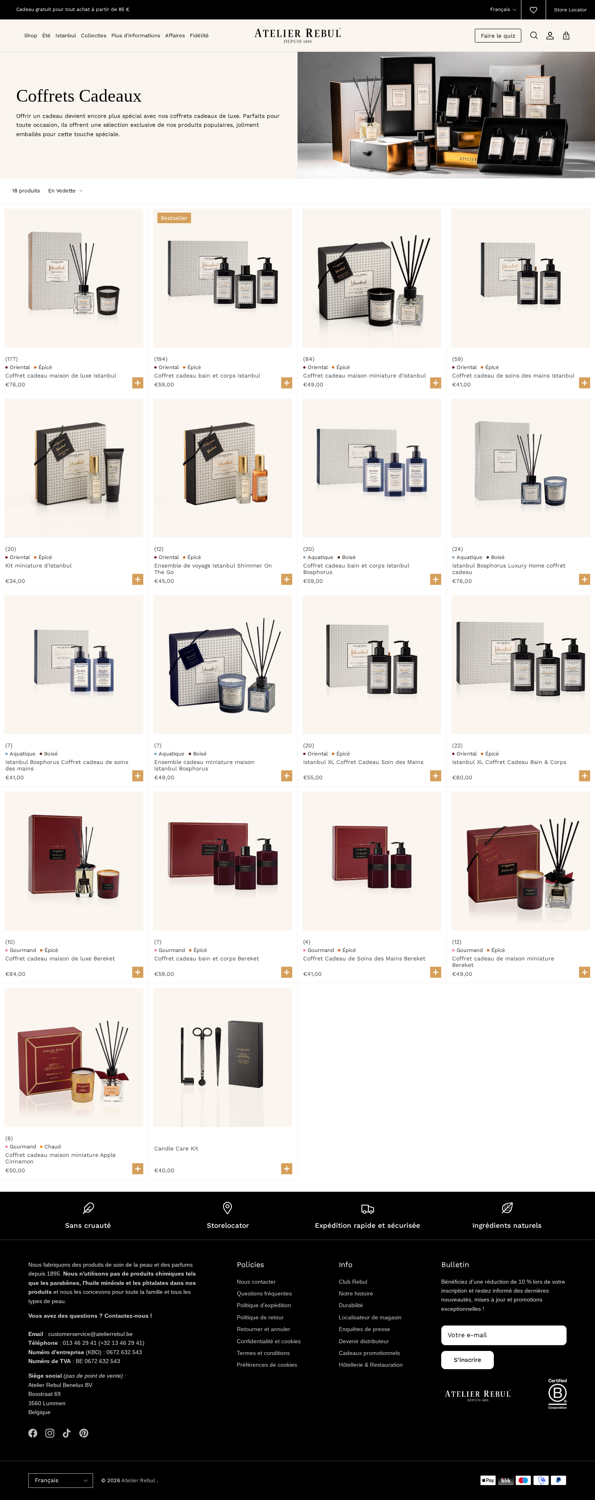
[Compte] (550, 35)
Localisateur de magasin (370, 1317)
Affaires (175, 35)
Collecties (93, 35)
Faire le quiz (498, 35)
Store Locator (570, 10)
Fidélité (199, 35)
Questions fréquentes (264, 1293)
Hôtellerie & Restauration (371, 1364)
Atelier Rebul (139, 1480)
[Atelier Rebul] (297, 35)
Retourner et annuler (263, 1329)
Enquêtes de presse (364, 1329)
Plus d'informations (135, 35)
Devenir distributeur (364, 1341)
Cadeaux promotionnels (369, 1353)
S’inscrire (467, 1359)
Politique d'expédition (264, 1305)
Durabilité (351, 1305)
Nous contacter (256, 1281)
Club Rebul (353, 1281)
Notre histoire (356, 1293)
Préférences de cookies (267, 1364)
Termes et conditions (263, 1353)
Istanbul (65, 35)
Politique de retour (260, 1317)
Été (46, 35)
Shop (30, 35)
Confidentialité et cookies (269, 1341)
